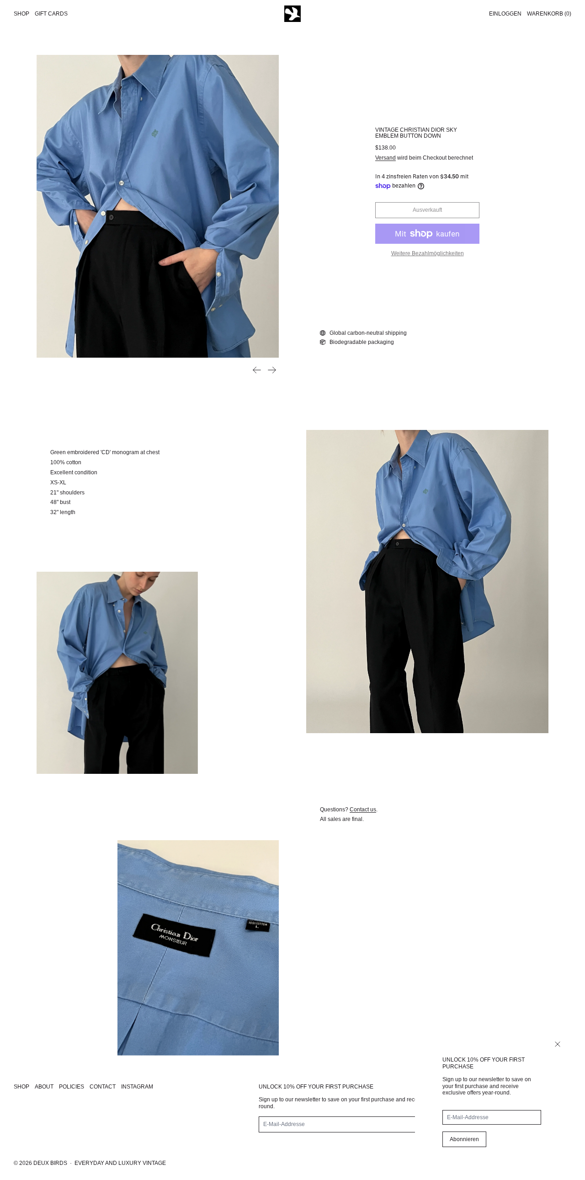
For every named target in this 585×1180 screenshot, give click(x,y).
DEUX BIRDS (50, 1163)
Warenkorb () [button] (549, 14)
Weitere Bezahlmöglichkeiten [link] (427, 253)
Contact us (363, 809)
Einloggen (505, 14)
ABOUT (44, 1086)
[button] (158, 206)
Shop (21, 14)
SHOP (21, 1086)
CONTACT (103, 1086)
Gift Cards (51, 14)
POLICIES (71, 1086)
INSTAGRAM (137, 1086)
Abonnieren (464, 1139)
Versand (385, 158)
